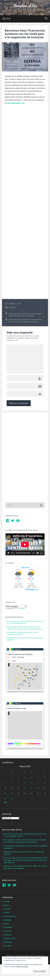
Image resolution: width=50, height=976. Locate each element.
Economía (7, 931)
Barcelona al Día (25, 5)
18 (38, 788)
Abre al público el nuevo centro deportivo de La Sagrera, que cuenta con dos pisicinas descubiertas (25, 628)
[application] (25, 544)
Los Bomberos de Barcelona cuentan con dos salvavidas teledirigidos (22, 633)
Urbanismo (8, 935)
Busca (46, 18)
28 (12, 799)
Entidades (7, 920)
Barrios (6, 905)
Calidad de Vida (9, 938)
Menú (8, 19)
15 (18, 788)
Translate (21, 608)
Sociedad (12, 307)
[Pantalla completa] (41, 553)
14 (12, 788)
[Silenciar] (38, 553)
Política (6, 913)
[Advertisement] (25, 200)
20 (5, 793)
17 (31, 788)
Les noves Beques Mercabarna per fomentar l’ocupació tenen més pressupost (25, 315)
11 (38, 783)
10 (31, 783)
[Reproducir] (8, 553)
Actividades (8, 927)
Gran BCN (7, 946)
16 (25, 788)
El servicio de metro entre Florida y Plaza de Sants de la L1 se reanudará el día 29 (25, 622)
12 (45, 783)
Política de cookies (22, 966)
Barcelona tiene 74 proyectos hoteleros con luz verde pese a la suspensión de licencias (25, 34)
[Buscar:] (25, 505)
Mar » (6, 802)
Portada (7, 902)
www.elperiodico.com (16, 103)
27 (5, 799)
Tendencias (8, 942)
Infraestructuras (10, 916)
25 (38, 793)
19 (45, 788)
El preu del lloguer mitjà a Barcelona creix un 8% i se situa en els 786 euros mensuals (25, 320)
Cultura (6, 924)
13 (5, 788)
